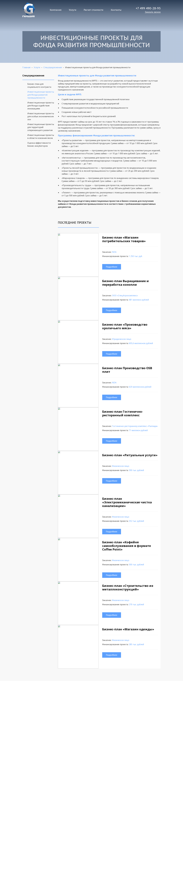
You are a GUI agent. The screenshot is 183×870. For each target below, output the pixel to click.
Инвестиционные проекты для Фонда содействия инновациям (40, 105)
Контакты (116, 9)
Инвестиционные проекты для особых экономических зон (40, 116)
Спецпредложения (33, 75)
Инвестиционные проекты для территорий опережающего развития (40, 127)
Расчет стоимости (93, 9)
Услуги (72, 9)
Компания (55, 9)
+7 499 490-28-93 (148, 8)
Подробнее (111, 267)
